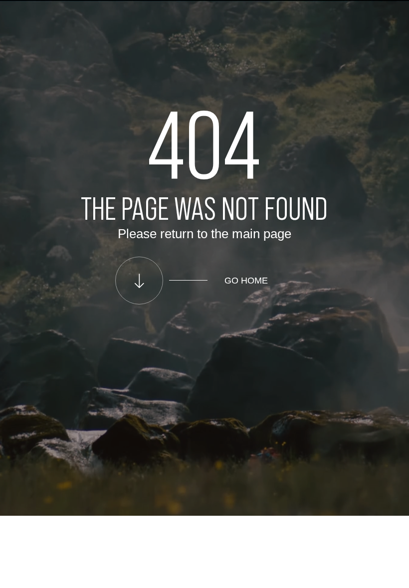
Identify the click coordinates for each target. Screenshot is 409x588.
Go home (246, 281)
